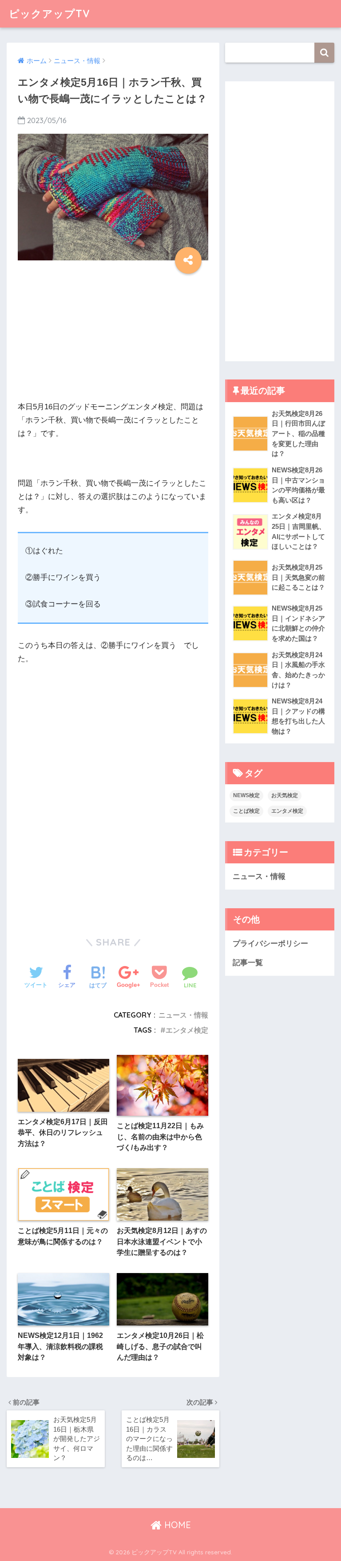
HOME (176, 1524)
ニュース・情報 (183, 1014)
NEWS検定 (246, 795)
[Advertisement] (113, 338)
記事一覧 (248, 962)
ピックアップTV (49, 13)
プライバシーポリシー (270, 943)
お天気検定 (284, 795)
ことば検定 (246, 811)
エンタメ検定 (187, 1030)
